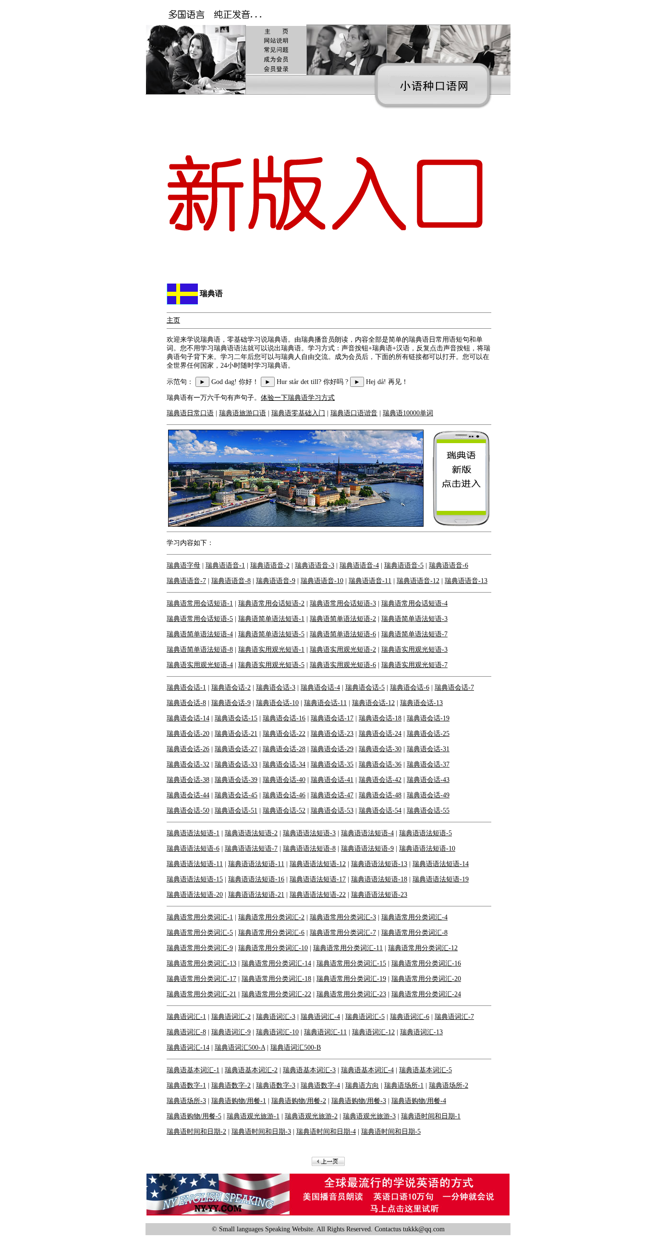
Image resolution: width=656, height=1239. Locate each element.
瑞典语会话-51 (236, 810)
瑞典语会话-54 (380, 810)
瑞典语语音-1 (225, 565)
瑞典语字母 (183, 565)
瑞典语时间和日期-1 (431, 1116)
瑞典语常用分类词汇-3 (343, 917)
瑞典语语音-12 (418, 580)
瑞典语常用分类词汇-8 (414, 932)
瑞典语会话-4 (320, 687)
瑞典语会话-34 (284, 764)
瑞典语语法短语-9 (367, 848)
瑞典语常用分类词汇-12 (423, 948)
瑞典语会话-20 (188, 733)
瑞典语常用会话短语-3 (343, 603)
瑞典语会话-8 (186, 702)
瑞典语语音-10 (322, 580)
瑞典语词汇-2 (231, 1016)
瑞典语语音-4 (359, 565)
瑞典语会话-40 (284, 779)
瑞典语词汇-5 (365, 1016)
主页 (173, 320)
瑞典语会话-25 (428, 733)
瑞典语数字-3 (275, 1085)
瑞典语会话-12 (373, 702)
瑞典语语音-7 (186, 580)
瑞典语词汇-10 (277, 1032)
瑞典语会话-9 (231, 702)
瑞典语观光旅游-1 (253, 1116)
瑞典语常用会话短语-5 (200, 618)
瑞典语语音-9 (275, 580)
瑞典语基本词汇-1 (193, 1070)
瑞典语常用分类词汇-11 (348, 948)
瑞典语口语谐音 (353, 413)
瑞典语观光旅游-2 (311, 1116)
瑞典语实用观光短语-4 (200, 665)
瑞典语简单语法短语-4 (200, 634)
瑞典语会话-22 (284, 733)
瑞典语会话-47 (332, 795)
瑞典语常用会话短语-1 (200, 603)
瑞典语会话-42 (380, 779)
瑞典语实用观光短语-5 (271, 665)
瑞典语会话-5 (365, 687)
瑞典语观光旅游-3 (369, 1116)
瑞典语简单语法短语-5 (271, 634)
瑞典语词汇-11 (325, 1032)
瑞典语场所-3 (186, 1100)
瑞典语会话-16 (284, 718)
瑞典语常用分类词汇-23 (351, 994)
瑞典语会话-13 (421, 702)
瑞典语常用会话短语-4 (414, 603)
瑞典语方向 (362, 1085)
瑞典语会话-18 (380, 718)
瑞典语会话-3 (275, 687)
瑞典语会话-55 (428, 810)
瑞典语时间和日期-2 (196, 1131)
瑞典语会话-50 (188, 810)
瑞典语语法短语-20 (195, 894)
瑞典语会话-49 (428, 795)
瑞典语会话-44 (188, 795)
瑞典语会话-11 (325, 702)
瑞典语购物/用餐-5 (194, 1116)
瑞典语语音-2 (270, 565)
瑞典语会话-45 (236, 795)
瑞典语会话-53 (332, 810)
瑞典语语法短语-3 (309, 833)
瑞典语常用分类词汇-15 (351, 963)
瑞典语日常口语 (190, 413)
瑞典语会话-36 (380, 764)
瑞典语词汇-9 (231, 1032)
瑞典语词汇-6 (409, 1016)
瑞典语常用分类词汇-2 (271, 917)
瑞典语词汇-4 (320, 1016)
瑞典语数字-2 (231, 1085)
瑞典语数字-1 (186, 1085)
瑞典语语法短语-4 (367, 833)
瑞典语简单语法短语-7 (414, 634)
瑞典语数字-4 (320, 1085)
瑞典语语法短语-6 (193, 848)
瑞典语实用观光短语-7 (414, 665)
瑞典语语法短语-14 (441, 863)
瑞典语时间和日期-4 (326, 1131)
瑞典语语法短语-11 (195, 863)
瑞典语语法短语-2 (251, 833)
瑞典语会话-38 (188, 779)
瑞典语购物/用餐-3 (358, 1100)
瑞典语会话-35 (332, 764)
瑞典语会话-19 (428, 718)
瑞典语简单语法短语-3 (414, 618)
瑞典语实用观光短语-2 (343, 649)
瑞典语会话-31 (428, 749)
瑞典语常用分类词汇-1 (200, 917)
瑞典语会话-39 (236, 779)
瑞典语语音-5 (404, 565)
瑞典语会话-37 (428, 764)
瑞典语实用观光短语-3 (414, 649)
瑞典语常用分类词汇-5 (200, 932)
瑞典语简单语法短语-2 (343, 618)
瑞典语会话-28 (284, 749)
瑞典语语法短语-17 (318, 879)
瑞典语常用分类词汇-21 (201, 994)
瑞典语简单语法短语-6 (343, 634)
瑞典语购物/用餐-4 (418, 1100)
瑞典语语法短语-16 (256, 879)
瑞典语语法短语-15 (195, 879)
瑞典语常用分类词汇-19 (351, 978)
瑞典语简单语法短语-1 (271, 618)
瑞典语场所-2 (448, 1085)
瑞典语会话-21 (236, 733)
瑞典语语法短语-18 (379, 879)
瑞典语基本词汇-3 (309, 1070)
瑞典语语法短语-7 (251, 848)
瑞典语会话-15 (236, 718)
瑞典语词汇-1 (186, 1016)
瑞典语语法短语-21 (256, 894)
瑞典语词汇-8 (186, 1032)
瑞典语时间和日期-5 (391, 1131)
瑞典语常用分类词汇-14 (276, 963)
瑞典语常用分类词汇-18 (276, 978)
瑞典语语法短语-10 (427, 848)
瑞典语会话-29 (332, 749)
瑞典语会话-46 (284, 795)
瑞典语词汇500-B (295, 1047)
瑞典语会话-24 (380, 733)
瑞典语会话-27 (236, 749)
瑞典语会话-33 (236, 764)
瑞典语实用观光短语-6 (343, 665)
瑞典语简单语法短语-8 (200, 649)
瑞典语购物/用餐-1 (238, 1100)
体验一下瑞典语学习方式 (298, 397)
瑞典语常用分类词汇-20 (426, 978)
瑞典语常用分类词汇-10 (273, 948)
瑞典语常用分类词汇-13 (201, 963)
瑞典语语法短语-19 (441, 879)
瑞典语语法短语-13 (379, 863)
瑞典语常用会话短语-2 (271, 603)
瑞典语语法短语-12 (318, 863)
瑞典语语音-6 (448, 565)
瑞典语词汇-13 (421, 1032)
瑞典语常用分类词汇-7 (343, 932)
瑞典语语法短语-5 (425, 833)
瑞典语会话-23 (332, 733)
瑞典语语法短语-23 (379, 894)
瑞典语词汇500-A (240, 1047)
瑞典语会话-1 (186, 687)
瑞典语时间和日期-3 (261, 1131)
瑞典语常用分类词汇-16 (426, 963)
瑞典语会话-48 (380, 795)
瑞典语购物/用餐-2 (298, 1100)
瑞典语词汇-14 (188, 1047)
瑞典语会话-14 (188, 718)
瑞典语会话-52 (284, 810)
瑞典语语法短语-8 (309, 848)
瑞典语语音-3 (314, 565)
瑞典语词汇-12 (373, 1032)
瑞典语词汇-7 (454, 1016)
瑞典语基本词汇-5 (425, 1070)
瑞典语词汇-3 (275, 1016)
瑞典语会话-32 (188, 764)
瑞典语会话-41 (332, 779)
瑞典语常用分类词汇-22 (276, 994)
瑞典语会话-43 (428, 779)
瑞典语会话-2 (231, 687)
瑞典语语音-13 (466, 580)
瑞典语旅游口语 (242, 413)
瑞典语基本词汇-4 (367, 1070)
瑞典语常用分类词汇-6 (271, 932)
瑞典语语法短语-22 (318, 894)
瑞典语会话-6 (409, 687)
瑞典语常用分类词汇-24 (426, 994)
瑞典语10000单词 (408, 413)
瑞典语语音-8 (231, 580)
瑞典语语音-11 (370, 580)
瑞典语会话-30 (380, 749)
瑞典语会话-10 (277, 702)
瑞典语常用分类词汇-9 (200, 948)
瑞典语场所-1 (404, 1085)
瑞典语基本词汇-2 (251, 1070)
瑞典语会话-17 (332, 718)
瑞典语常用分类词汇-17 (201, 978)
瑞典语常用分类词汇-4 (414, 917)
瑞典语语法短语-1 (193, 833)
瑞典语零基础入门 (298, 413)
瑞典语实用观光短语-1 (271, 649)
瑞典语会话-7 (454, 687)
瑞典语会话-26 (188, 749)
